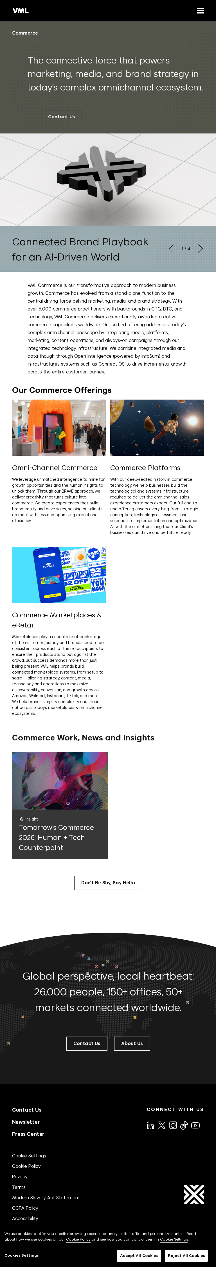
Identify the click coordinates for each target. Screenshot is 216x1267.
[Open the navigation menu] (199, 10)
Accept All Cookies (139, 1256)
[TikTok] (183, 1125)
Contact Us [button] (86, 1043)
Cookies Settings (21, 1255)
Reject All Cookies (186, 1256)
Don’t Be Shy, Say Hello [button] (108, 882)
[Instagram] (172, 1125)
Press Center (28, 1134)
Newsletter (26, 1122)
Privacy (20, 1176)
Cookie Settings (29, 1155)
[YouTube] (195, 1125)
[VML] (21, 10)
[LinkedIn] (150, 1125)
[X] (161, 1125)
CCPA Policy (25, 1208)
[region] (108, 1246)
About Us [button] (132, 1043)
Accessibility (25, 1218)
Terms (19, 1187)
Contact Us (61, 116)
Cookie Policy (26, 1166)
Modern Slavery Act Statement (46, 1197)
